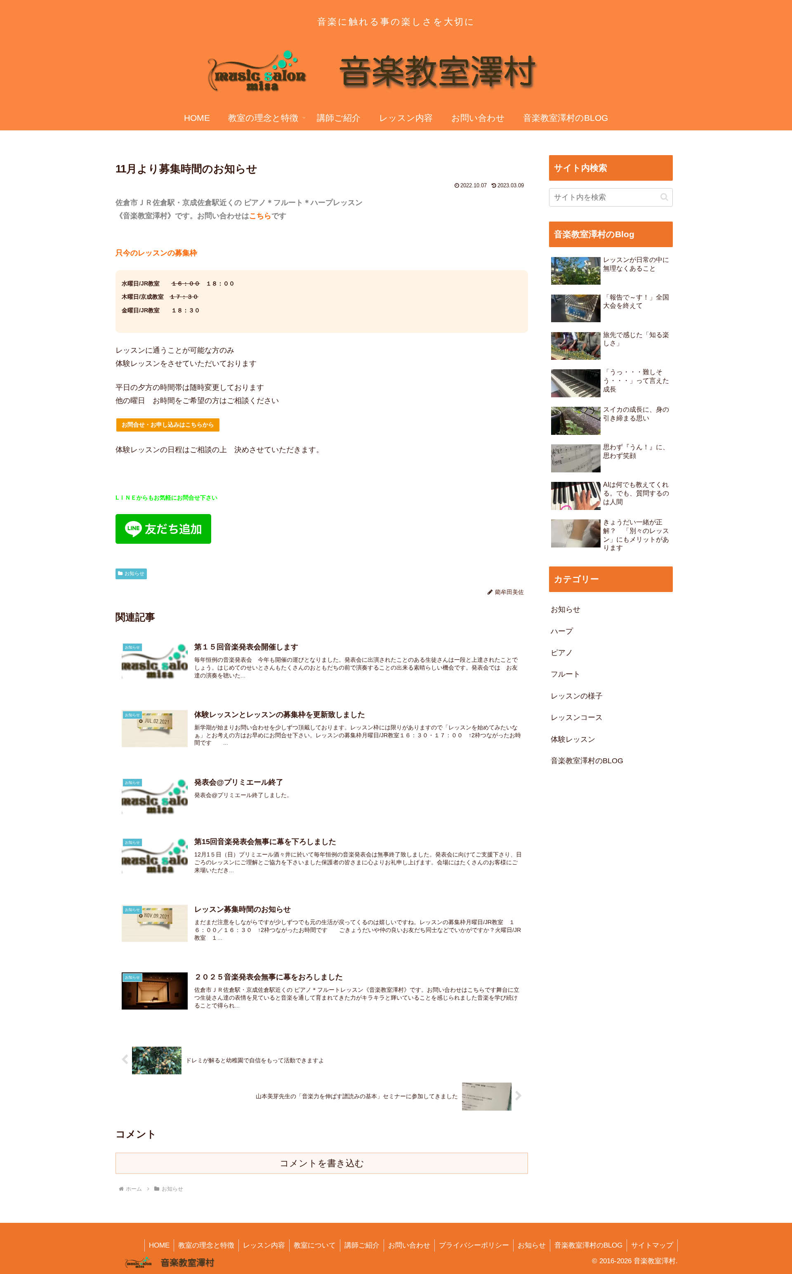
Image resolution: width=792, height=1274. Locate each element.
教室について (315, 1245)
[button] (664, 197)
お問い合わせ (409, 1245)
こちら (260, 216)
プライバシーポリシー (474, 1245)
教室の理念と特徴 (206, 1245)
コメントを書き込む (322, 1163)
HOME (159, 1245)
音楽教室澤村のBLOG (588, 1245)
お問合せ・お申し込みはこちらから (168, 424)
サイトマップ (652, 1245)
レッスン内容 (264, 1245)
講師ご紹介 (362, 1245)
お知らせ (134, 573)
